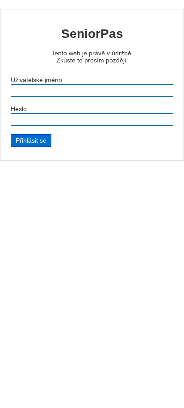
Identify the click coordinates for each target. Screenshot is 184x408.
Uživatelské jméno (36, 79)
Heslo (19, 108)
